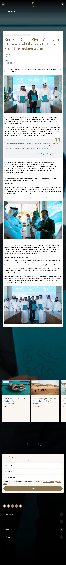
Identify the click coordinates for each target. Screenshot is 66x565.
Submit (33, 488)
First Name (9, 465)
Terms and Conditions (48, 481)
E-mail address (10, 477)
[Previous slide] (4, 426)
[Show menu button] (3, 4)
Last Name (9, 471)
